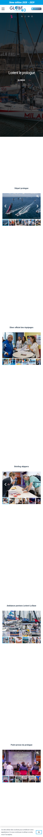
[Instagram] (25, 16)
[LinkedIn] (32, 16)
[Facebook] (22, 16)
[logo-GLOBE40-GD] (18, 8)
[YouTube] (28, 16)
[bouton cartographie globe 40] (36, 9)
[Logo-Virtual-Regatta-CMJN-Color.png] (13, 16)
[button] (3, 8)
